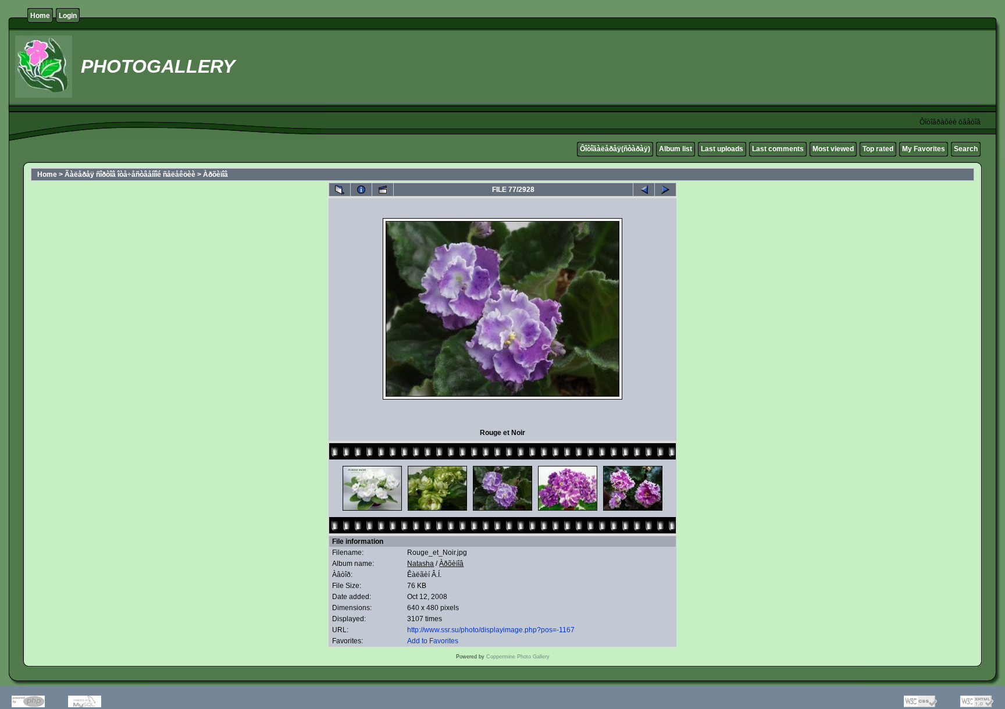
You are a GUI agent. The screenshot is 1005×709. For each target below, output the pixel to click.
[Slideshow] (382, 189)
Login (68, 16)
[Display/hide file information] (361, 189)
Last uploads (722, 149)
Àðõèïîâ (215, 174)
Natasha (420, 564)
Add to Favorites (432, 641)
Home (40, 16)
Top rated (878, 149)
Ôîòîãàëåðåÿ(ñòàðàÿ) (615, 149)
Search (966, 149)
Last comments (778, 149)
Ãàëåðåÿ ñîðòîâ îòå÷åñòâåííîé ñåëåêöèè (130, 174)
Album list (675, 149)
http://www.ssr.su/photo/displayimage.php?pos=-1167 (491, 630)
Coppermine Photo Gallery (518, 657)
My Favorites (923, 149)
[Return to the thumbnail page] (339, 189)
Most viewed (833, 149)
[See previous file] (643, 189)
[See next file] (665, 189)
